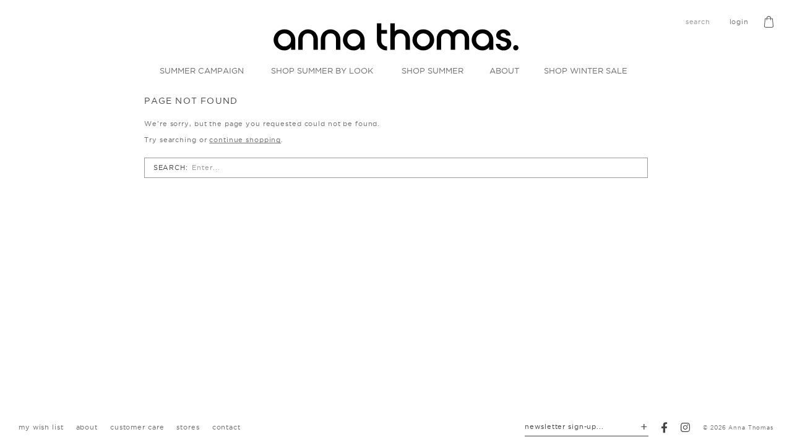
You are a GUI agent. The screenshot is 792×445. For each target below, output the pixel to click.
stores (187, 427)
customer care (137, 427)
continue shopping (245, 139)
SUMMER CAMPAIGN (202, 70)
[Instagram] (685, 427)
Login (739, 21)
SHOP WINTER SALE (585, 70)
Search (169, 167)
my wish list (41, 427)
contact (226, 427)
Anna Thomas (750, 428)
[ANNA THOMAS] (396, 36)
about (87, 427)
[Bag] (769, 22)
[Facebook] (664, 427)
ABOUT (504, 70)
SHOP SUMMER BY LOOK (322, 70)
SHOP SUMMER (432, 70)
